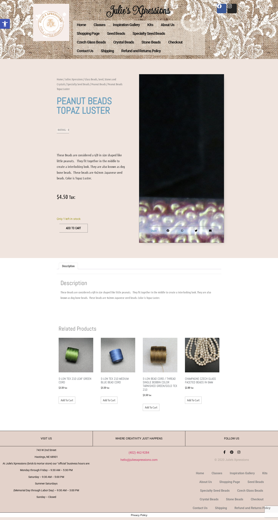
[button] (5, 24)
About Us (167, 24)
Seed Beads (116, 33)
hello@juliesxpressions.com (139, 460)
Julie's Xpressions (139, 10)
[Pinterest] (231, 452)
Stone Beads (151, 42)
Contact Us (85, 51)
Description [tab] (68, 266)
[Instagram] (239, 452)
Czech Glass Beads (91, 42)
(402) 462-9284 (139, 452)
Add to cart (73, 228)
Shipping (107, 51)
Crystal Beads (123, 42)
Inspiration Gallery (126, 24)
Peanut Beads (98, 84)
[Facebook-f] (224, 452)
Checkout (175, 42)
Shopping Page (88, 33)
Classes (99, 24)
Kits (150, 24)
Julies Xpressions (74, 79)
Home (81, 24)
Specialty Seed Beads (149, 33)
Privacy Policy (139, 515)
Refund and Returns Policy (141, 51)
